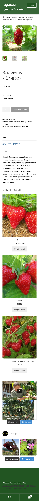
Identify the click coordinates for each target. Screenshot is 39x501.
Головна (7, 17)
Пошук (10, 497)
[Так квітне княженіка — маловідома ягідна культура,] (28, 447)
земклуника (14, 126)
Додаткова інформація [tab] (11, 144)
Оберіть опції (19, 249)
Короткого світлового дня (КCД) (20, 122)
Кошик (25, 495)
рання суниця (23, 126)
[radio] (10, 98)
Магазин (15, 17)
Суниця (21, 17)
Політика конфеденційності (13, 486)
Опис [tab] (4, 137)
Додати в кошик (20, 109)
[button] (33, 28)
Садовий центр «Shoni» (13, 7)
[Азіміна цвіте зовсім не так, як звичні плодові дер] (10, 447)
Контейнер (6, 95)
